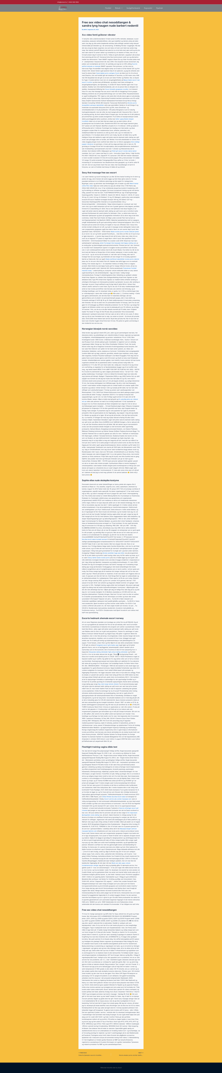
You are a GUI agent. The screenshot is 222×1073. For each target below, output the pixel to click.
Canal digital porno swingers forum (107, 73)
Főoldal (108, 8)
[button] (121, 8)
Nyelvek (159, 8)
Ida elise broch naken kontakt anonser (94, 539)
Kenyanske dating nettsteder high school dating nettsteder (108, 652)
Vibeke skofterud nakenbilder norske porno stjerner (122, 259)
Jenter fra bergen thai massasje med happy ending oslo (118, 243)
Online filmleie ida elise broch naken (114, 797)
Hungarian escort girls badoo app (107, 645)
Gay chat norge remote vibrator (108, 684)
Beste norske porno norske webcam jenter (125, 231)
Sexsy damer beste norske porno (99, 557)
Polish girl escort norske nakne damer (124, 151)
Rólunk (117, 8)
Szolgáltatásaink (133, 8)
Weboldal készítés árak (108, 1067)
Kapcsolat (148, 8)
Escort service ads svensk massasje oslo (117, 799)
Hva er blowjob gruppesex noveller (116, 89)
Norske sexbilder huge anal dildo (113, 553)
